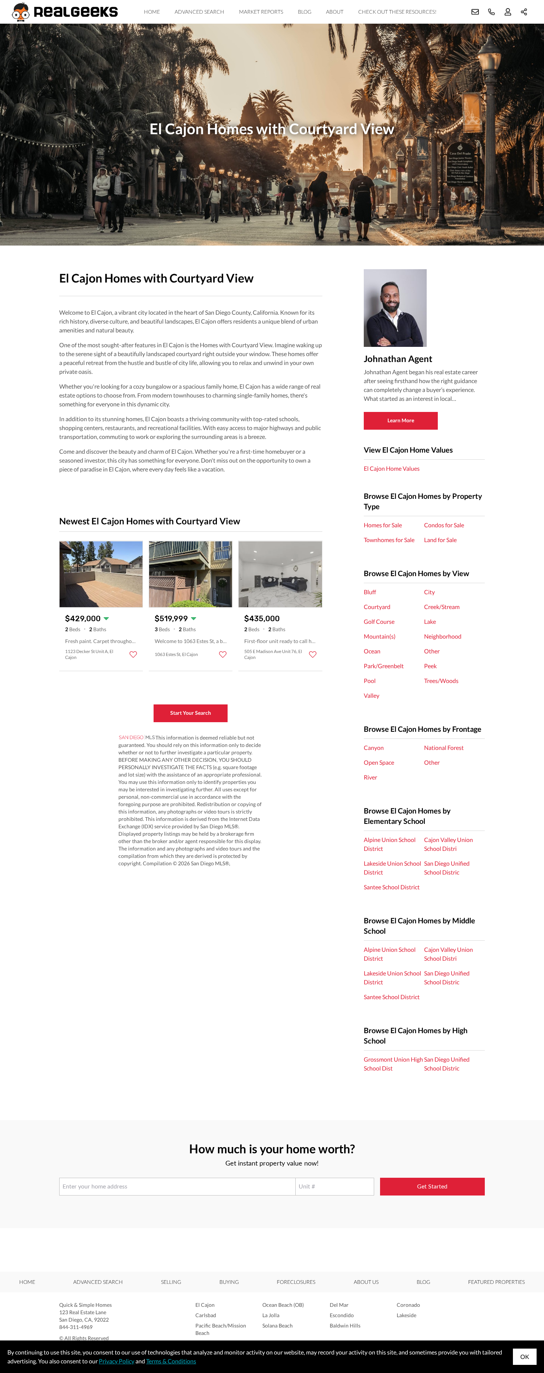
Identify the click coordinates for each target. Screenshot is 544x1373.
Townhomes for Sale (389, 539)
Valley (371, 695)
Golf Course (379, 621)
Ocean (372, 651)
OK (524, 1356)
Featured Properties (496, 1282)
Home (152, 12)
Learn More (400, 420)
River (370, 777)
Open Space (379, 762)
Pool (370, 680)
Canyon (374, 747)
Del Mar (339, 1305)
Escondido (342, 1315)
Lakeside (406, 1315)
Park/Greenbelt (384, 665)
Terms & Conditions (171, 1360)
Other (432, 651)
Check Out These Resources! (397, 12)
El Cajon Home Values (392, 468)
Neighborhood (442, 636)
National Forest (444, 747)
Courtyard (377, 606)
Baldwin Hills (345, 1325)
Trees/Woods (441, 680)
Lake (430, 621)
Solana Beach (277, 1325)
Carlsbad (205, 1315)
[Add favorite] (133, 654)
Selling (171, 1282)
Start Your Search (190, 713)
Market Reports (261, 12)
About (334, 12)
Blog (304, 12)
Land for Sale (440, 539)
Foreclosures (296, 1282)
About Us (366, 1282)
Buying (229, 1282)
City (429, 591)
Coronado (408, 1305)
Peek (430, 665)
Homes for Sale (383, 524)
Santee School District (392, 886)
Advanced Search (199, 12)
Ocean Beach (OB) (283, 1305)
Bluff (370, 591)
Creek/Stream (442, 606)
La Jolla (270, 1315)
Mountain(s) (380, 636)
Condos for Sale (444, 524)
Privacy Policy (116, 1360)
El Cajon (205, 1305)
